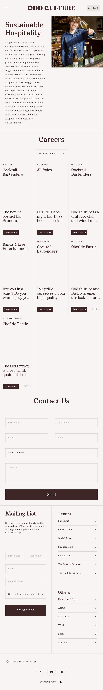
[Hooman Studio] (61, 682)
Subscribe (25, 610)
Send (51, 495)
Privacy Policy (48, 682)
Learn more (10, 232)
